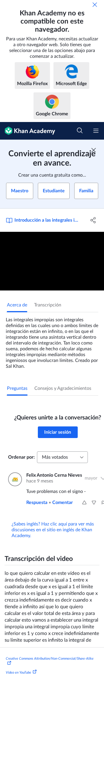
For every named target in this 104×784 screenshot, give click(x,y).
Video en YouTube (18, 672)
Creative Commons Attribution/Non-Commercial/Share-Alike (50, 658)
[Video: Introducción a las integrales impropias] (52, 261)
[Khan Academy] (27, 130)
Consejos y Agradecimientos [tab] (62, 388)
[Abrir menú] (95, 130)
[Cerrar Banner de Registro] (93, 150)
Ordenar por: (21, 457)
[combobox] (62, 457)
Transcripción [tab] (47, 305)
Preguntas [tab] (17, 388)
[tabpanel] (52, 340)
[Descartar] (94, 4)
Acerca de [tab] (17, 305)
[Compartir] (93, 220)
